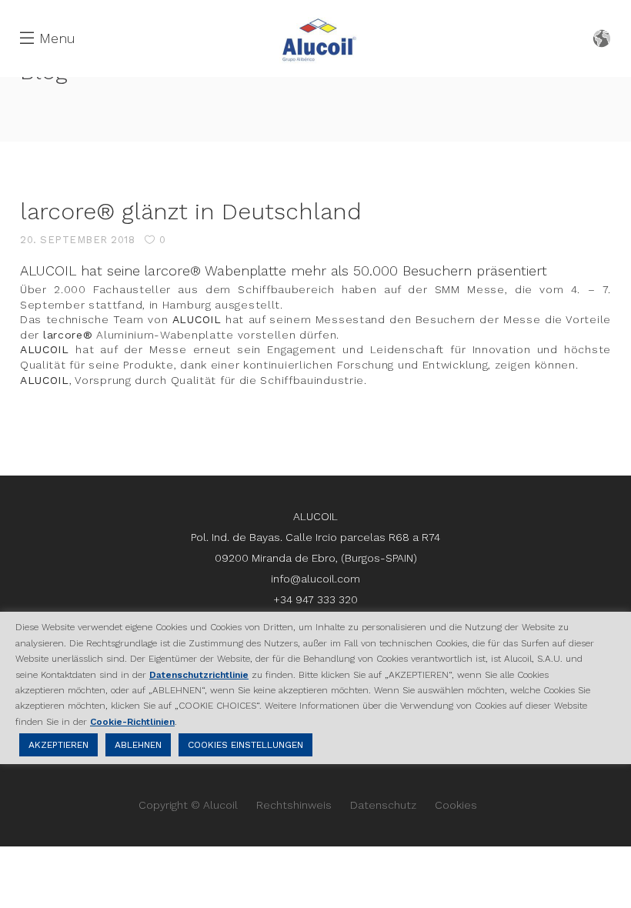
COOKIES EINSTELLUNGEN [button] (245, 744)
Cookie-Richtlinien (132, 721)
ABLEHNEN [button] (138, 744)
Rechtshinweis (294, 805)
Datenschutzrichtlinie (199, 674)
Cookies (456, 805)
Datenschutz (383, 805)
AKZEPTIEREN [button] (58, 744)
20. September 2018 (77, 239)
